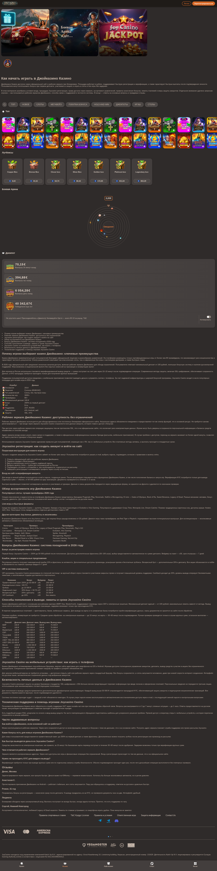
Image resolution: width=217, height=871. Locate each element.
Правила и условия (103, 815)
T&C (85, 318)
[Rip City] (52, 124)
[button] (80, 104)
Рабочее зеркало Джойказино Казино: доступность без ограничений (32, 335)
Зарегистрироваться (203, 4)
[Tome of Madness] (23, 124)
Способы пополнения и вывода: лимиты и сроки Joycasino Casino (31, 344)
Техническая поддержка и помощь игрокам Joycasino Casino (29, 350)
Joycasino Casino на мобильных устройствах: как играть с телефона (32, 346)
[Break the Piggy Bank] (8, 140)
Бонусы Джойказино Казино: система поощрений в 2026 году (29, 341)
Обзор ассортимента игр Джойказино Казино (22, 339)
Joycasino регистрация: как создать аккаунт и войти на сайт (28, 337)
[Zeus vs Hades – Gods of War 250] (52, 140)
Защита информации (151, 815)
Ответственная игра (126, 815)
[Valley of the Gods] (23, 140)
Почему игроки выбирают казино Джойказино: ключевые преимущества (34, 333)
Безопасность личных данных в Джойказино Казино (25, 348)
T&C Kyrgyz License (80, 815)
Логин (186, 4)
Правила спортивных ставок (52, 815)
